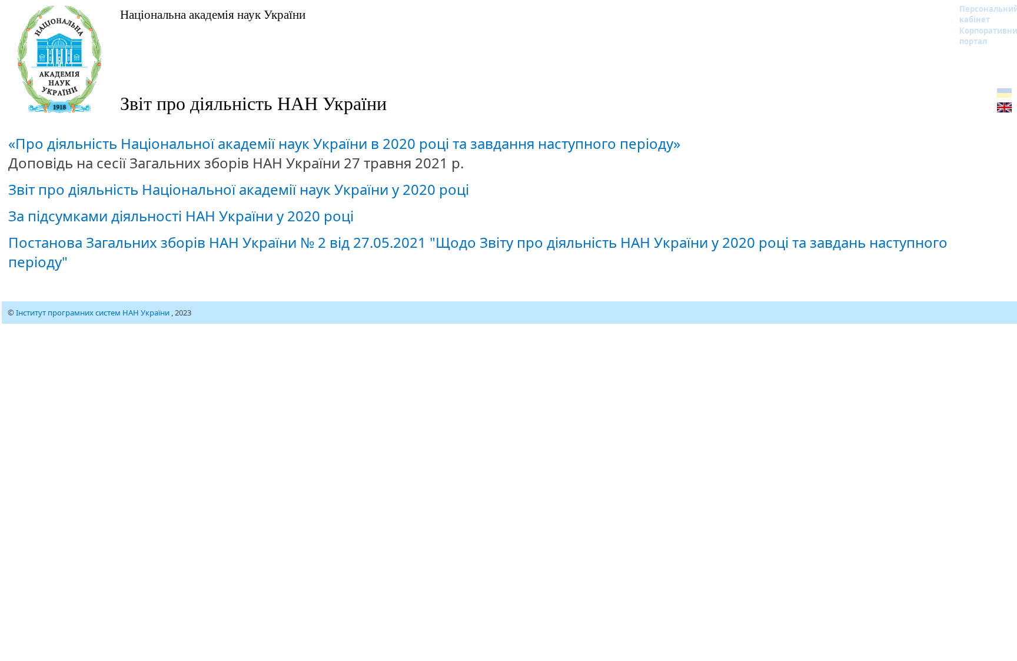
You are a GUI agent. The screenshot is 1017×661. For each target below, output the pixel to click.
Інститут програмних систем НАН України (93, 312)
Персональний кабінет (981, 14)
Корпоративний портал (981, 35)
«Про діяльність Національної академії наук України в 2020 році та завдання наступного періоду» (344, 143)
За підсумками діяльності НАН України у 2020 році (181, 215)
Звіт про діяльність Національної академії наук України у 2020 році (238, 189)
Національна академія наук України (212, 14)
